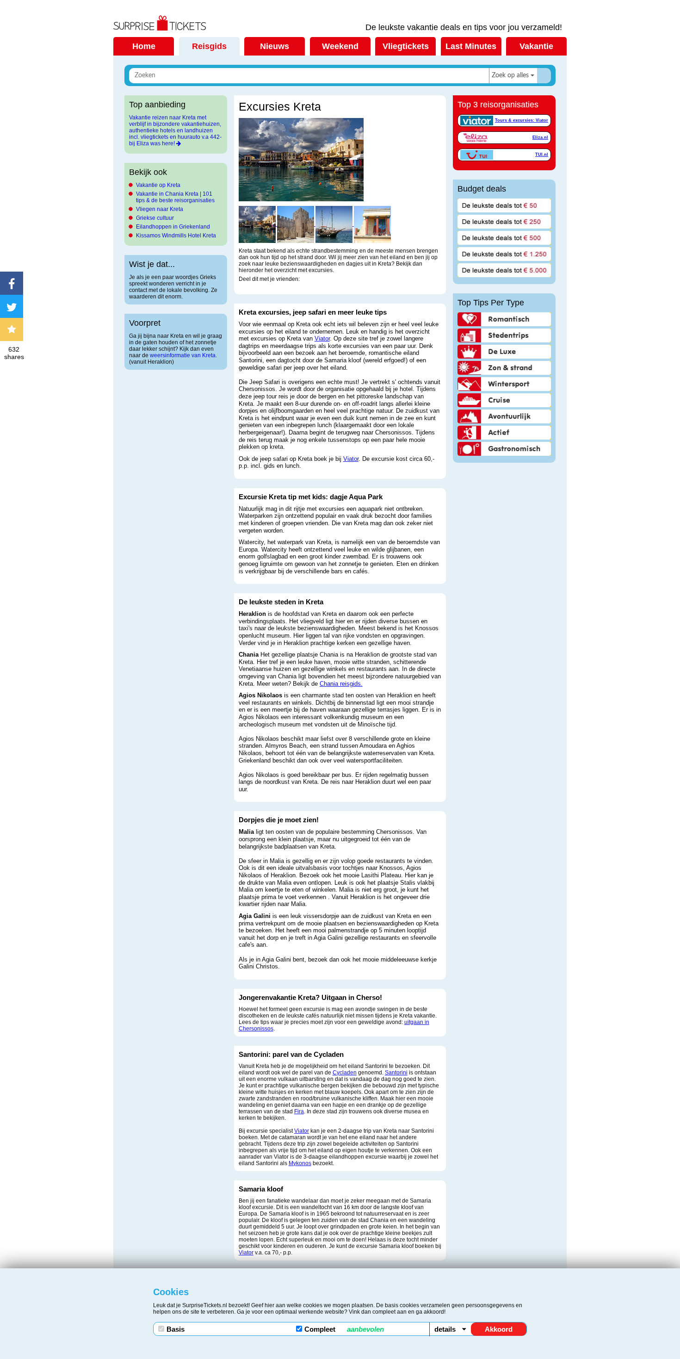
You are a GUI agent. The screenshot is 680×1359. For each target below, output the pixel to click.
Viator (322, 338)
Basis (176, 1329)
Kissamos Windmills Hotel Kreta (176, 235)
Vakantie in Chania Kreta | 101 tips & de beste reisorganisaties (175, 197)
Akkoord (499, 1329)
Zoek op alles (510, 75)
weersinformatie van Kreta (183, 355)
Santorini (396, 1072)
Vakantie (536, 46)
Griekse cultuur (155, 218)
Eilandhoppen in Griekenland (173, 226)
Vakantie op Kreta (158, 185)
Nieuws (274, 46)
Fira (299, 1111)
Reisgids (209, 46)
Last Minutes (470, 46)
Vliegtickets (406, 46)
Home (143, 46)
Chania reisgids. (341, 683)
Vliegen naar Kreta (159, 209)
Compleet (344, 1329)
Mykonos (300, 1163)
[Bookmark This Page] (14, 329)
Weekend (340, 46)
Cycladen (345, 1072)
